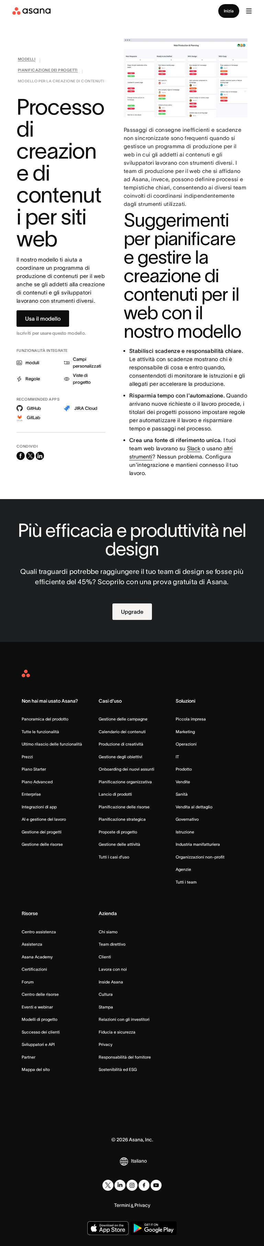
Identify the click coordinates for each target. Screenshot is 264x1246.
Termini (122, 1205)
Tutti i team (186, 882)
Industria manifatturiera (198, 844)
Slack (193, 448)
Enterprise (31, 794)
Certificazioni (34, 969)
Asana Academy (37, 957)
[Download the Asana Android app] (153, 1228)
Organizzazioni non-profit (200, 857)
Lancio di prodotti (115, 794)
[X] (107, 1185)
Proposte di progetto (118, 832)
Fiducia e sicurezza (117, 1032)
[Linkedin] (119, 1185)
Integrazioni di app (39, 807)
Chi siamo (108, 932)
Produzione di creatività (121, 744)
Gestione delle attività (119, 844)
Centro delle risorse (40, 994)
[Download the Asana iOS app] (108, 1228)
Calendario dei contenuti (122, 731)
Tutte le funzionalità (40, 731)
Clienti (105, 957)
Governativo (187, 819)
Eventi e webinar (37, 1007)
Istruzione (185, 832)
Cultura (106, 994)
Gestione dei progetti (42, 832)
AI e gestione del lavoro (44, 819)
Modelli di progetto (39, 1019)
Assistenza (32, 944)
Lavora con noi (113, 969)
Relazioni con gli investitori (124, 1019)
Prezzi (27, 756)
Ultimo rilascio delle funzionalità (52, 744)
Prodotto (184, 769)
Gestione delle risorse (42, 844)
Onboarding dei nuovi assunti (126, 769)
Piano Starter (34, 769)
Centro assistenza (39, 932)
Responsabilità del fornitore (125, 1057)
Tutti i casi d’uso (114, 857)
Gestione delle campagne (123, 719)
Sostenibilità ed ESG (118, 1069)
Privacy (105, 1044)
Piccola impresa (191, 719)
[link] (26, 60)
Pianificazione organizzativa (125, 782)
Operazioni (186, 744)
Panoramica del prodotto (45, 719)
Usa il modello (42, 318)
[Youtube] (156, 1185)
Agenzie (183, 869)
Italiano (139, 1161)
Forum (28, 982)
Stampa (106, 1007)
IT (177, 756)
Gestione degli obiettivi (120, 756)
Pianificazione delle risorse (124, 807)
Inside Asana (111, 982)
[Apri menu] (249, 11)
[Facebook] (144, 1185)
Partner (28, 1057)
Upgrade (132, 612)
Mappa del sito (36, 1069)
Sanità (182, 794)
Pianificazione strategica (122, 819)
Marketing (185, 731)
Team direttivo (112, 944)
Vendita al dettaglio (194, 807)
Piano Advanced (37, 782)
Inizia (229, 11)
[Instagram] (132, 1185)
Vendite (183, 782)
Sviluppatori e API (38, 1044)
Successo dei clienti (41, 1032)
